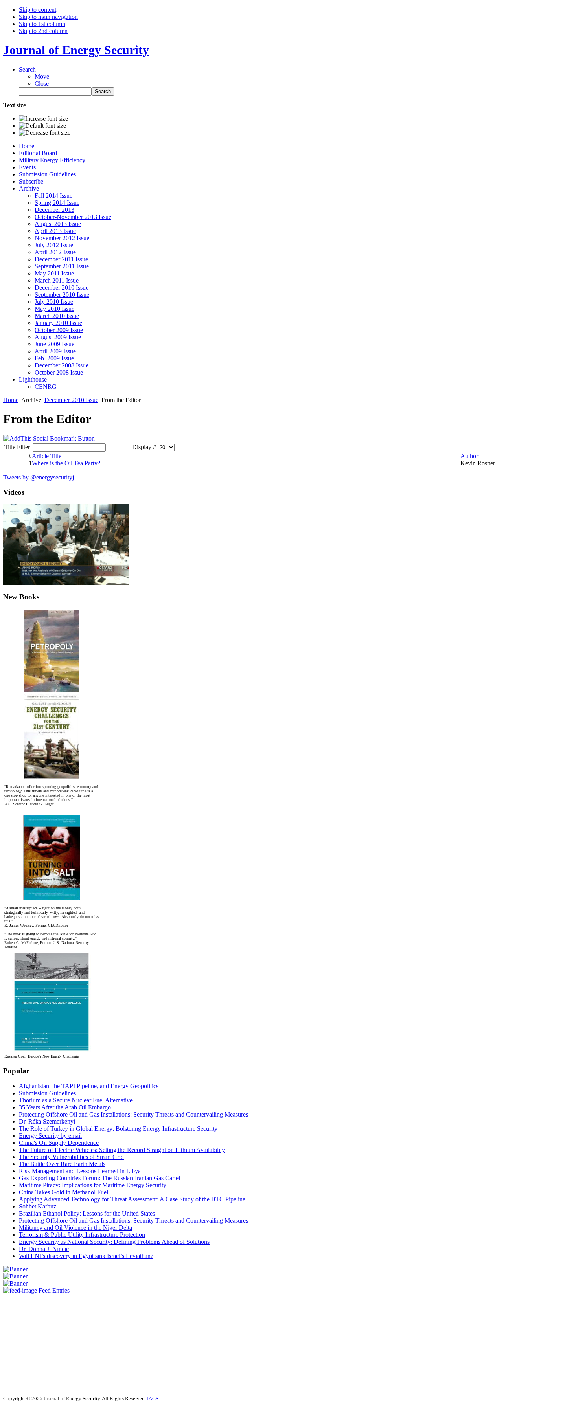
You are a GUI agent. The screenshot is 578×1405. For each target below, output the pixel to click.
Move (42, 76)
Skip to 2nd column (43, 31)
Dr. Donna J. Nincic (44, 1248)
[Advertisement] (26, 1341)
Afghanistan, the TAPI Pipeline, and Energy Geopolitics (88, 1086)
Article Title (46, 456)
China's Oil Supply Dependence (59, 1142)
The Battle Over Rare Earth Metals (62, 1164)
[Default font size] (42, 125)
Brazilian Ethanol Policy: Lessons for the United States (87, 1213)
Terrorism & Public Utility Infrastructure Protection (82, 1234)
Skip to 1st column (42, 23)
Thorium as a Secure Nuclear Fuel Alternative (76, 1100)
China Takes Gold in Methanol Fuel (63, 1192)
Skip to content (37, 9)
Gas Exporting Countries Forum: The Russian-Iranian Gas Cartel (99, 1178)
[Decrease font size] (44, 132)
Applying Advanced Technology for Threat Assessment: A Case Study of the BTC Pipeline (132, 1199)
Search (27, 69)
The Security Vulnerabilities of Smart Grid (71, 1156)
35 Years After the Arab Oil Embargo (65, 1107)
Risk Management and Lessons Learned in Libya (80, 1171)
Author (469, 456)
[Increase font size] (43, 118)
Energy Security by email (50, 1135)
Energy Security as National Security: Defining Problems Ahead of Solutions (114, 1241)
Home (10, 400)
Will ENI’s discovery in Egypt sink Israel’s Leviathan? (86, 1256)
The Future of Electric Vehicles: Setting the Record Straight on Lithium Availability (122, 1149)
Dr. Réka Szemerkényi (47, 1121)
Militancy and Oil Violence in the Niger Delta (75, 1227)
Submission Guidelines (47, 1093)
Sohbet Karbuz (37, 1206)
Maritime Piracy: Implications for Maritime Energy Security (92, 1185)
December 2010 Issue (71, 400)
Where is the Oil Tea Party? (66, 463)
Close (42, 83)
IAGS (152, 1398)
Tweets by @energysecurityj (38, 477)
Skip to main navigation (48, 16)
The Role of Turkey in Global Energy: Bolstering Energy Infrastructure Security (118, 1128)
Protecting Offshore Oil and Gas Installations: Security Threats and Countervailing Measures (133, 1114)
